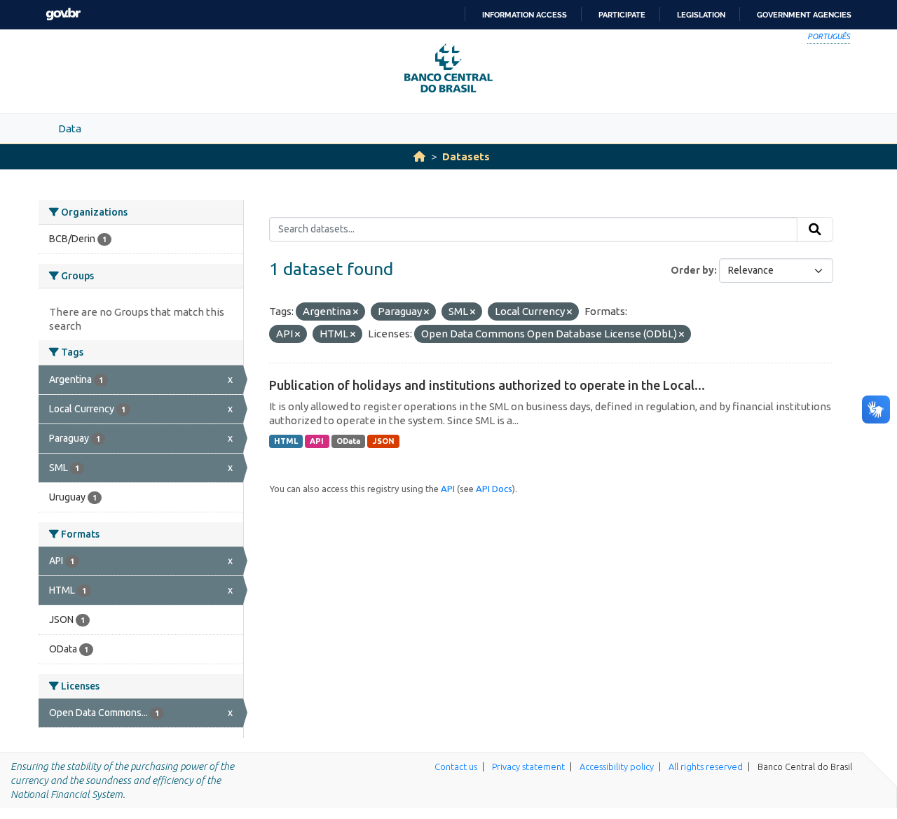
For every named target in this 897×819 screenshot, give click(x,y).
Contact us (455, 766)
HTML (286, 441)
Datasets (466, 156)
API (317, 441)
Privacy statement (528, 766)
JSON (384, 441)
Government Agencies (804, 15)
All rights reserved (706, 766)
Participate (621, 15)
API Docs (494, 488)
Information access (524, 15)
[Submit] (815, 229)
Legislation (701, 15)
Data (69, 128)
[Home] (419, 156)
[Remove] (355, 312)
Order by (692, 270)
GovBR (63, 14)
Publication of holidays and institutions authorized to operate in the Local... (487, 385)
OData (348, 441)
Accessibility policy (617, 766)
